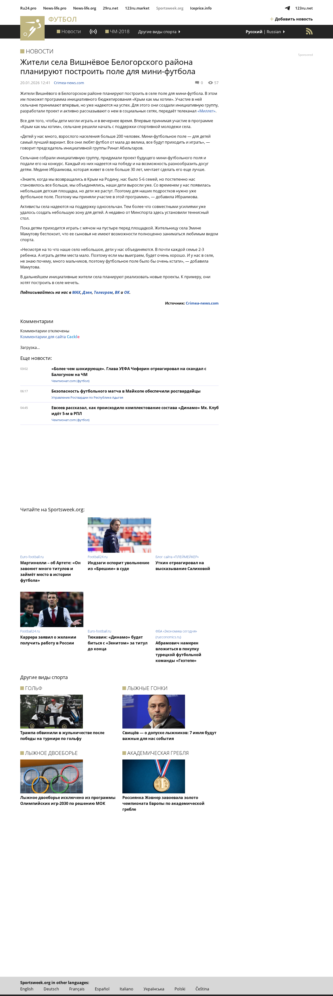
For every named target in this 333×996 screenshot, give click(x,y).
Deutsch (51, 989)
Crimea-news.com (69, 82)
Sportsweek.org (169, 8)
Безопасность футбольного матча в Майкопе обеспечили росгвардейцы (126, 391)
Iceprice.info (201, 8)
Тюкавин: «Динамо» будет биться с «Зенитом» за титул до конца (117, 642)
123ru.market (137, 8)
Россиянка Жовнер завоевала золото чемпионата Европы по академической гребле (163, 803)
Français (77, 989)
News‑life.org (84, 8)
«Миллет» (206, 111)
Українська (154, 989)
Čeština (202, 989)
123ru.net (304, 8)
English (26, 989)
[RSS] (309, 31)
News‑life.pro (54, 8)
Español (102, 989)
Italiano (126, 989)
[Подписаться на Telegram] (287, 8)
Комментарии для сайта (49, 336)
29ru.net (110, 8)
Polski (180, 989)
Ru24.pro (28, 8)
